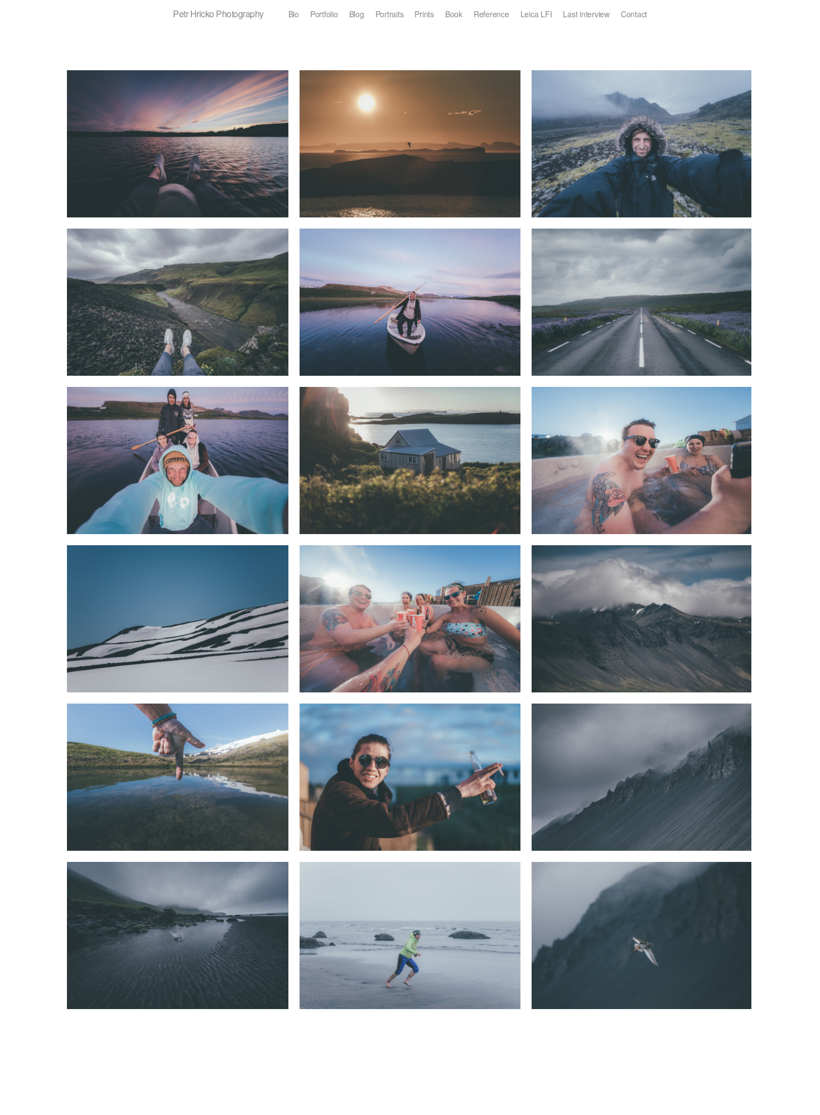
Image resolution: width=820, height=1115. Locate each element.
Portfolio (324, 14)
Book (453, 14)
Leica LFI (536, 14)
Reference (491, 14)
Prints (424, 14)
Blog (356, 14)
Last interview (586, 14)
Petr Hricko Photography (218, 13)
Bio (293, 14)
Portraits (389, 14)
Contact (634, 14)
